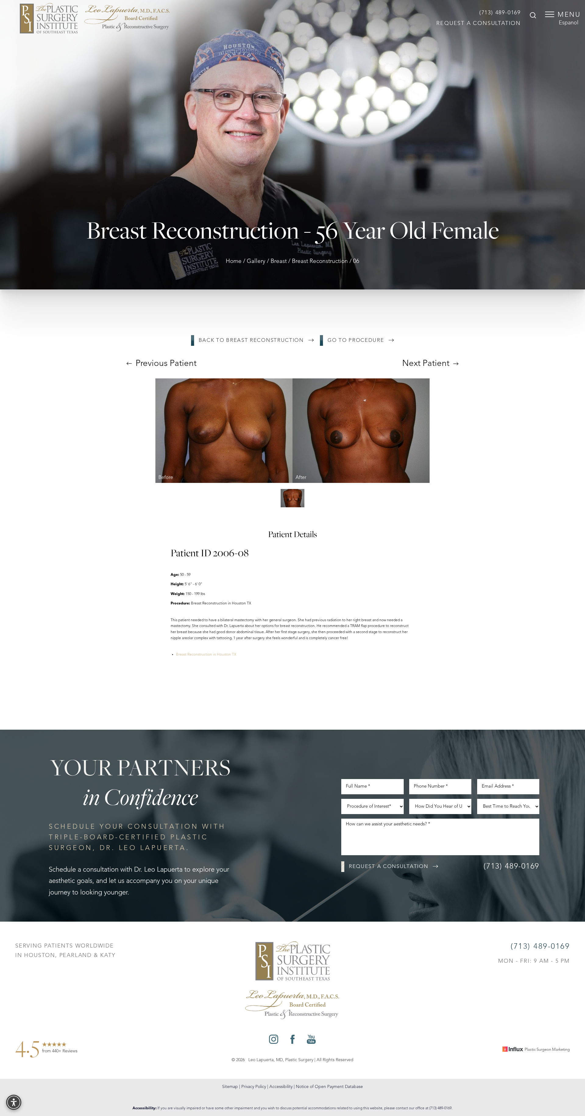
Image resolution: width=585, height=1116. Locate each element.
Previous (165, 364)
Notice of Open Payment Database (329, 1087)
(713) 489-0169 (500, 13)
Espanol (568, 23)
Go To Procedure (356, 340)
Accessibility (280, 1087)
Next (425, 364)
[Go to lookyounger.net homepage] (95, 18)
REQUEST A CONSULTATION (478, 23)
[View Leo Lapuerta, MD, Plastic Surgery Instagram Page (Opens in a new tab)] (273, 1041)
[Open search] (533, 16)
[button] (549, 14)
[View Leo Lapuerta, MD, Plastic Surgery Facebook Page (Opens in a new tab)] (292, 1041)
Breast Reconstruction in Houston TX (206, 655)
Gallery (256, 261)
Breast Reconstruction (320, 261)
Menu (569, 15)
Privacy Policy (253, 1087)
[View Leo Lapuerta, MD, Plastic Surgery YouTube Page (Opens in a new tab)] (311, 1041)
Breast (279, 261)
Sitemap (230, 1087)
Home (234, 261)
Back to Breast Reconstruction (251, 340)
